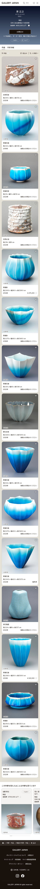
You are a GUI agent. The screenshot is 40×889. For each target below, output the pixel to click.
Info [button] (29, 25)
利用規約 (18, 859)
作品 (3, 48)
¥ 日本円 (22, 870)
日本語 (15, 870)
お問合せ (20, 32)
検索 (27, 3)
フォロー (15, 40)
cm (28, 870)
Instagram (17, 875)
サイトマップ (8, 859)
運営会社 (28, 864)
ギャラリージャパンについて (16, 855)
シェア (26, 40)
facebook (22, 875)
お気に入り (34, 3)
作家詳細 (10, 48)
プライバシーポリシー (16, 864)
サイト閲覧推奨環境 (29, 859)
